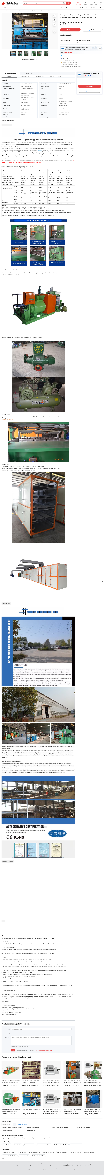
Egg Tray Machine (36, 10)
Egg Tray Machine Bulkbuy (38, 1155)
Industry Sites (62, 1164)
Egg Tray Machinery (62, 1152)
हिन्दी (72, 1165)
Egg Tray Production (24, 1155)
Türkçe (81, 1165)
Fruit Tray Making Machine (33, 1127)
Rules (101, 8)
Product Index (78, 1164)
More (3, 1158)
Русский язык (38, 1165)
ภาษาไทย (77, 1165)
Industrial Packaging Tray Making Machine (12, 1127)
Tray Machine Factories (8, 1152)
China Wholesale (45, 1164)
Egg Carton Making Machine (60, 1145)
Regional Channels (70, 1164)
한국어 (64, 1165)
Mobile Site (85, 1164)
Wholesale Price (54, 1164)
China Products (22, 1164)
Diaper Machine (17, 1145)
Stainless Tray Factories (48, 1152)
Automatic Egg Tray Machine (44, 1145)
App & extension (84, 8)
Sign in (100, 4)
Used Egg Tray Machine (75, 1152)
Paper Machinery (27, 10)
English (16, 1165)
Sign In (62, 66)
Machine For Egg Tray (89, 1152)
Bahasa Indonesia (94, 1165)
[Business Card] (100, 80)
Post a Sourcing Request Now (44, 1050)
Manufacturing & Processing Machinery (14, 10)
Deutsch (49, 1165)
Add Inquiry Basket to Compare (30, 59)
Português (27, 1165)
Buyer (67, 8)
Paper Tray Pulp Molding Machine (60, 1127)
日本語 (68, 1165)
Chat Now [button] (93, 29)
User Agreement (60, 1169)
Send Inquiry (70, 29)
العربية (60, 1165)
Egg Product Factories (34, 1152)
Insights (90, 1164)
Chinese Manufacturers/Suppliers (34, 1164)
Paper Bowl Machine (29, 1145)
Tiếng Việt (87, 1165)
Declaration (67, 1169)
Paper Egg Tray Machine (46, 10)
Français (32, 1165)
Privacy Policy (75, 1169)
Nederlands (55, 1165)
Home (3, 10)
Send (13, 1050)
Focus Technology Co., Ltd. (42, 1169)
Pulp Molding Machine (7, 1130)
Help (75, 8)
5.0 (84, 75)
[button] (70, 76)
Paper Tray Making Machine (83, 1127)
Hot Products (14, 1164)
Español (21, 1165)
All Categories (7, 8)
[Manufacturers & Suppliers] (10, 3)
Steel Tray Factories (21, 1152)
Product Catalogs (23, 1124)
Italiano (44, 1165)
